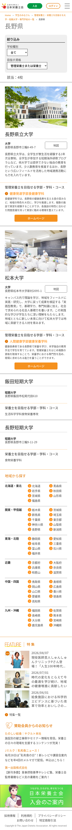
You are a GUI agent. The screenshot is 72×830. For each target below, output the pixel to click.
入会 (35, 6)
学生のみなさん (22, 15)
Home (8, 15)
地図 (56, 145)
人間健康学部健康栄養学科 (28, 341)
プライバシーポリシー (52, 815)
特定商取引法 (47, 820)
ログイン (53, 6)
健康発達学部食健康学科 (27, 193)
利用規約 (26, 815)
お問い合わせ (25, 820)
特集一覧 (15, 714)
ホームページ (36, 218)
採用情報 (9, 815)
